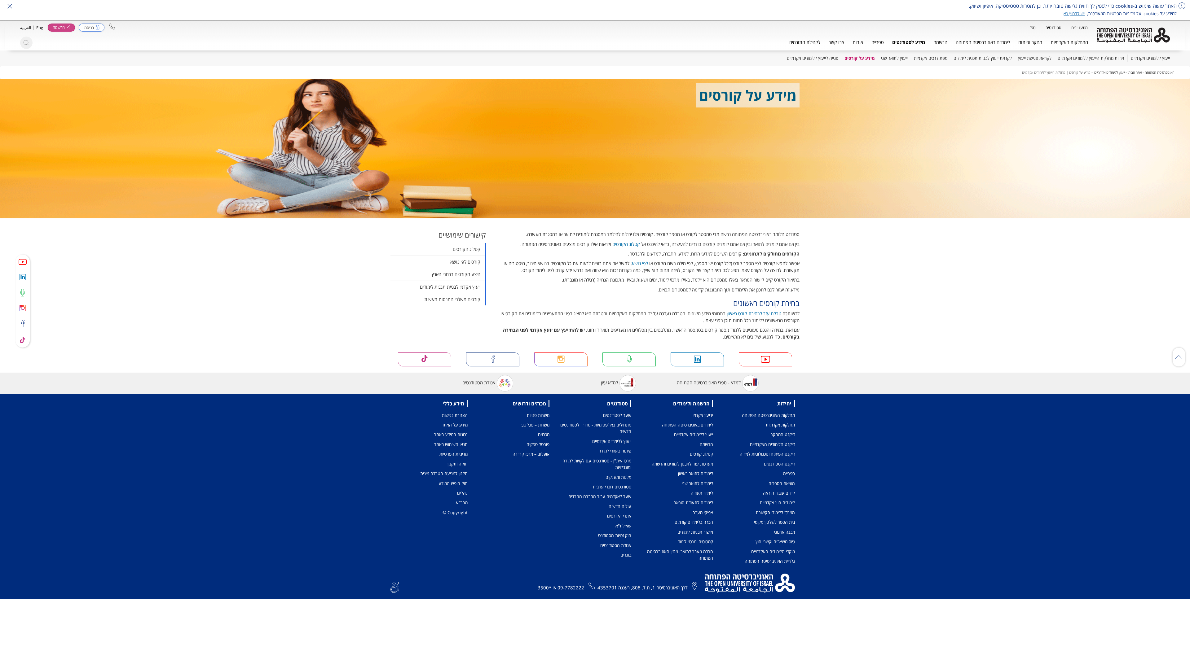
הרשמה (706, 444)
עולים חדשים (620, 506)
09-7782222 (571, 587)
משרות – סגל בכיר (533, 425)
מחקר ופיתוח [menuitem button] (1030, 42)
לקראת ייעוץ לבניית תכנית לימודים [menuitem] (983, 58)
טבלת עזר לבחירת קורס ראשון (754, 313)
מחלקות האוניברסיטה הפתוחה (768, 415)
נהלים (462, 493)
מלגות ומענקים (618, 477)
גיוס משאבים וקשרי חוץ (775, 541)
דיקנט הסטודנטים (779, 464)
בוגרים (625, 555)
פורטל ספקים (538, 444)
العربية (25, 27)
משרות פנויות (538, 415)
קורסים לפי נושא (465, 262)
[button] (112, 26)
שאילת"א (623, 526)
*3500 (544, 587)
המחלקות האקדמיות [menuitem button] (1069, 42)
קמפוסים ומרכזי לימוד (695, 541)
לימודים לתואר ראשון (695, 473)
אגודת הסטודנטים (478, 382)
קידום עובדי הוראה (779, 493)
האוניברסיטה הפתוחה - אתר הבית (1151, 72)
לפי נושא (640, 263)
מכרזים (543, 434)
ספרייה (789, 473)
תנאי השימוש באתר (451, 444)
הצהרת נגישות (455, 415)
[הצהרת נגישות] (394, 587)
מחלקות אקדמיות (780, 425)
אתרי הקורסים (619, 516)
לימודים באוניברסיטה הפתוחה (687, 425)
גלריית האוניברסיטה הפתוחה (770, 561)
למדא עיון (609, 382)
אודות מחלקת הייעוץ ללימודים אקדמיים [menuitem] (1091, 58)
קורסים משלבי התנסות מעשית (452, 299)
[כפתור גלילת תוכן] (1178, 357)
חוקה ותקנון (457, 464)
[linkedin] (22, 277)
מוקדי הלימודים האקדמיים (773, 551)
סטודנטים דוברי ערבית (612, 487)
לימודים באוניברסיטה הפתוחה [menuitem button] (983, 42)
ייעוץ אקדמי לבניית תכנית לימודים (450, 287)
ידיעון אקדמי (703, 415)
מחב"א (462, 502)
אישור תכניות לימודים (695, 532)
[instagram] (22, 308)
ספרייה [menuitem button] (877, 42)
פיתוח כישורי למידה (614, 451)
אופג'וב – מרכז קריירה (531, 454)
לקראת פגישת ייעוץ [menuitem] (1034, 58)
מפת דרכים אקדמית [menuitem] (930, 58)
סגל (1033, 27)
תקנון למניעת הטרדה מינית (444, 473)
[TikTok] (22, 340)
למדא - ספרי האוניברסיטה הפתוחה (709, 382)
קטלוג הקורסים (626, 244)
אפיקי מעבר (703, 512)
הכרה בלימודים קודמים (694, 522)
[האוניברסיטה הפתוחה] (1133, 35)
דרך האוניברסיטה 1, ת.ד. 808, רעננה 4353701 (642, 587)
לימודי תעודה (702, 493)
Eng (39, 27)
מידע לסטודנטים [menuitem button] (908, 42)
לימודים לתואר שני (697, 483)
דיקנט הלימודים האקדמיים (772, 444)
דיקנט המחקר (783, 434)
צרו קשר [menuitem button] (836, 42)
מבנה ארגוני (784, 532)
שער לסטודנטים (617, 415)
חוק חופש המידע (453, 483)
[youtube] (22, 262)
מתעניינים (1079, 27)
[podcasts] (22, 292)
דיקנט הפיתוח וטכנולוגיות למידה (767, 454)
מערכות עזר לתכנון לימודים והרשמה (682, 464)
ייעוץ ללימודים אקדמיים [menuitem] (1150, 58)
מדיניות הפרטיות (453, 454)
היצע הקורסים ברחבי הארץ (456, 274)
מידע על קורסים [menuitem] (859, 58)
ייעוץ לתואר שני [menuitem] (894, 58)
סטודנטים (1053, 27)
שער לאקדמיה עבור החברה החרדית (599, 496)
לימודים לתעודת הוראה (693, 502)
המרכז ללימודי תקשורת (775, 512)
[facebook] (22, 324)
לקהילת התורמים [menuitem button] (804, 42)
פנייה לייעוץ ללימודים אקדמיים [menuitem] (812, 58)
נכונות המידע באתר (451, 434)
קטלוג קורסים (701, 454)
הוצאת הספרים (782, 483)
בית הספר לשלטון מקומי (774, 522)
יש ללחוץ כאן (1074, 13)
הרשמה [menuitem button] (940, 42)
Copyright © (455, 512)
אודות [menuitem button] (858, 42)
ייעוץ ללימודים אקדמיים (1109, 72)
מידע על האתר (455, 425)
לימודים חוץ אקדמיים (777, 502)
